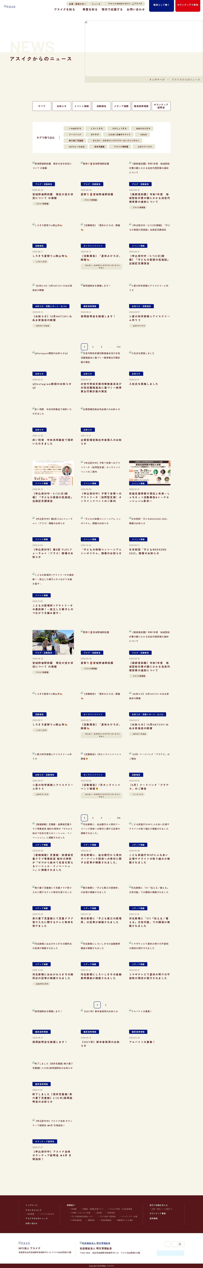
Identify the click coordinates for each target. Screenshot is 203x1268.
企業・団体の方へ (77, 3)
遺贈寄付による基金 (125, 1220)
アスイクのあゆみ (47, 1214)
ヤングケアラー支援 (129, 1216)
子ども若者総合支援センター (82, 1216)
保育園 (74, 1209)
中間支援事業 (76, 1220)
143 (118, 346)
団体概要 (30, 1214)
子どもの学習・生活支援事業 (121, 1209)
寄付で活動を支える (159, 1205)
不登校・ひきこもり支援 (80, 1212)
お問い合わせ (136, 9)
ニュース (96, 3)
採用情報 (154, 1218)
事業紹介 (71, 1205)
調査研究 (91, 1220)
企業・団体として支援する (161, 1209)
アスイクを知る (64, 9)
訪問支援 (111, 1212)
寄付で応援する (112, 9)
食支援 (99, 1212)
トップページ (157, 79)
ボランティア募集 (158, 1213)
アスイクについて (33, 1210)
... (110, 346)
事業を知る (90, 9)
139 (118, 818)
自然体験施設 (106, 1220)
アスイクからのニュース (36, 1218)
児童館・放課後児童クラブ (93, 1209)
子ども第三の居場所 (108, 1216)
